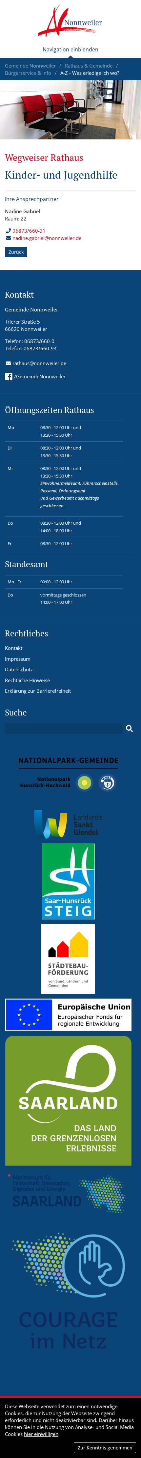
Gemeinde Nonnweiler (31, 65)
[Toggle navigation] (70, 52)
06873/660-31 (29, 230)
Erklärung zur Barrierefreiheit (38, 690)
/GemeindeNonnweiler (40, 376)
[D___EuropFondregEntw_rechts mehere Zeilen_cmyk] (68, 1014)
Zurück (16, 252)
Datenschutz (19, 669)
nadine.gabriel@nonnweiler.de (46, 238)
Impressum (17, 659)
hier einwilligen (41, 1434)
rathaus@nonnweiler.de (39, 363)
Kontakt (13, 648)
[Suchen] (129, 728)
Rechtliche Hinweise (27, 680)
